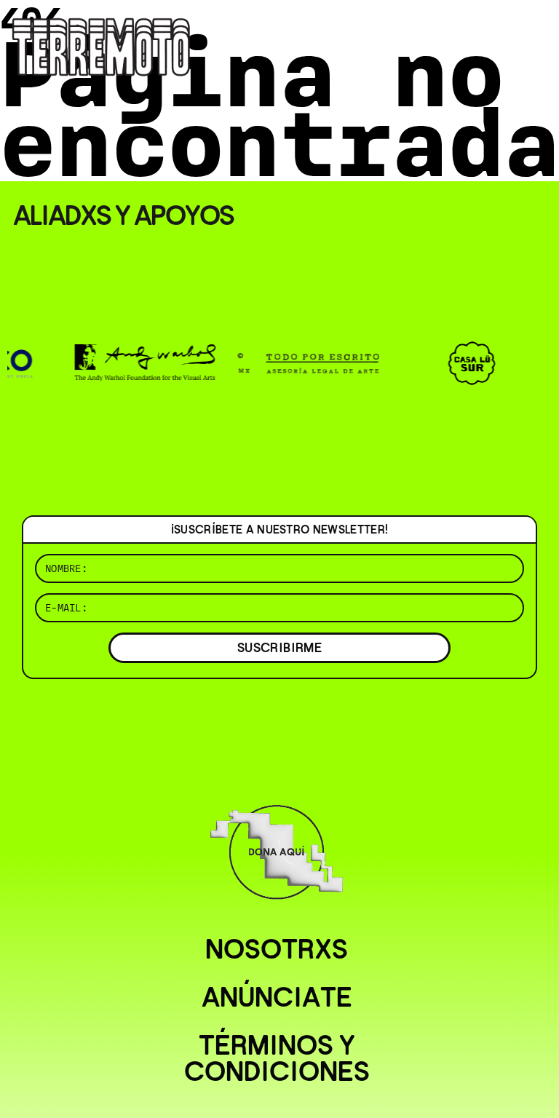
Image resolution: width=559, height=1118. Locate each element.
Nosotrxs (276, 949)
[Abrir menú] (535, 29)
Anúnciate (277, 997)
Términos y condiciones (277, 1058)
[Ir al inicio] (101, 45)
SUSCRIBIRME (279, 647)
